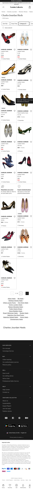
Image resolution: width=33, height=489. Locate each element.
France (3, 480)
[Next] (20, 293)
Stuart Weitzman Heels (10, 313)
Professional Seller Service (11, 381)
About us (5, 401)
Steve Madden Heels (15, 311)
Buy (4, 356)
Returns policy (7, 365)
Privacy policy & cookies (16, 437)
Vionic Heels (24, 317)
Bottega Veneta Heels (16, 301)
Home (3, 12)
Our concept (6, 348)
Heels (31, 12)
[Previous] (12, 293)
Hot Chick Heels (23, 303)
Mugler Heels (24, 313)
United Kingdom (9, 480)
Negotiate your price (7, 190)
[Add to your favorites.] (15, 50)
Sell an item (6, 378)
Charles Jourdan (12, 12)
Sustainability (7, 403)
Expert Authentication (24, 190)
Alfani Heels (11, 299)
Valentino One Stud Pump (15, 315)
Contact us (6, 392)
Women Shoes (23, 12)
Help (4, 386)
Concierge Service (8, 351)
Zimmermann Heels (16, 319)
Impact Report (7, 406)
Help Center (6, 390)
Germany (23, 480)
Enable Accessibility (16, 1)
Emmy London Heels (15, 305)
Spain (27, 480)
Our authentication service (11, 362)
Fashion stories (7, 411)
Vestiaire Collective (10, 397)
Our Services (7, 345)
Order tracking (7, 359)
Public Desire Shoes (15, 309)
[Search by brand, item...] (3, 7)
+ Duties (22, 117)
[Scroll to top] (27, 293)
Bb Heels (20, 299)
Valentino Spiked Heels (10, 317)
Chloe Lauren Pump (9, 303)
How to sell (6, 373)
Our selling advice (8, 376)
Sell (4, 370)
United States (17, 480)
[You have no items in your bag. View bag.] (30, 7)
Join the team (7, 408)
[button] (30, 7)
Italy (30, 480)
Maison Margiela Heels (15, 307)
